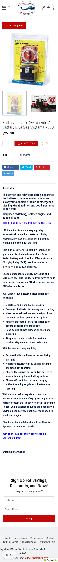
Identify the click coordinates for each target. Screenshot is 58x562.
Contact (50, 538)
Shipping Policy (29, 541)
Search (7, 538)
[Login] (44, 8)
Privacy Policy (20, 538)
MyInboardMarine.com (37, 557)
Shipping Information (29, 452)
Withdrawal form (47, 541)
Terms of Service (10, 541)
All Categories (16, 25)
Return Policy (36, 538)
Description (29, 188)
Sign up (29, 518)
